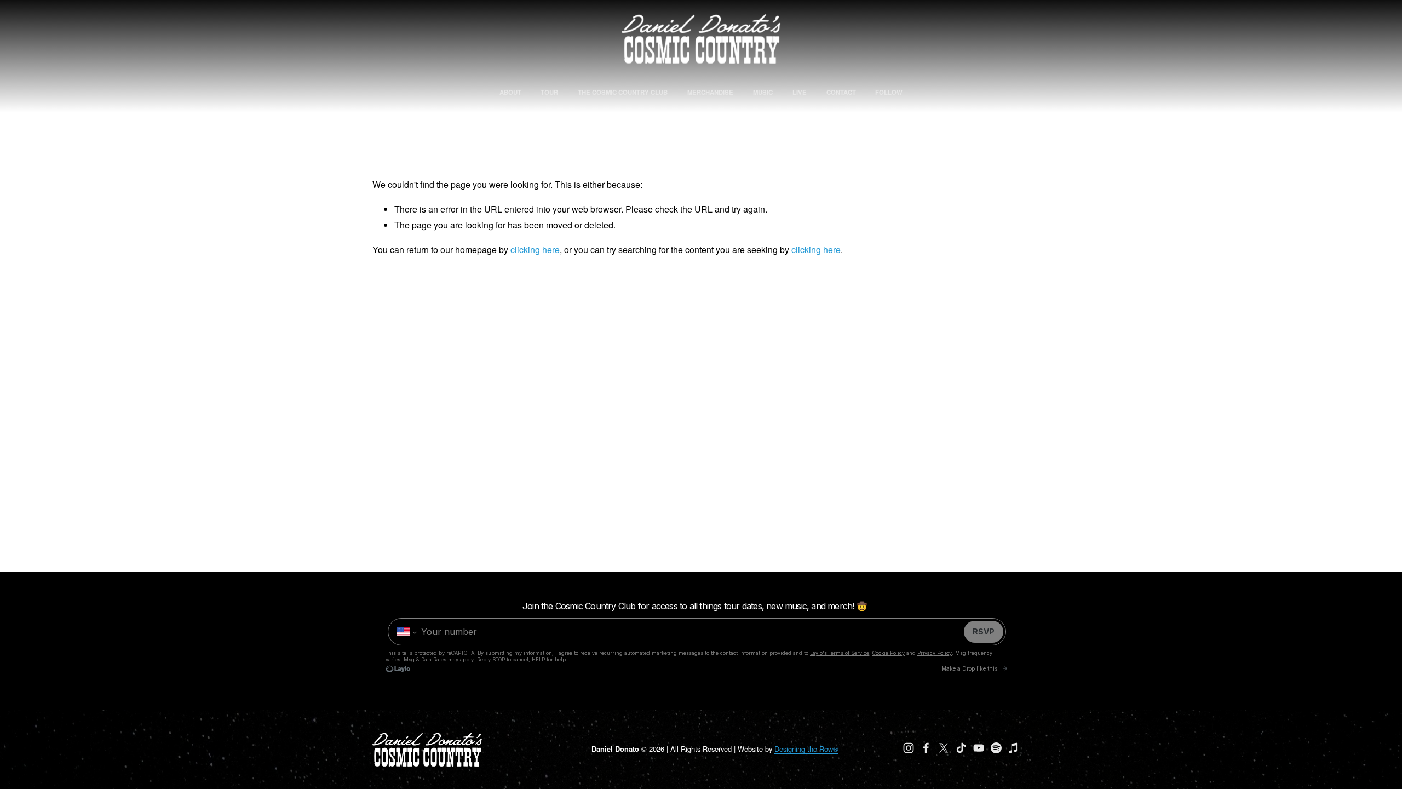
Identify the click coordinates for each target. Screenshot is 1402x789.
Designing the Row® (806, 749)
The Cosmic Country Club (623, 92)
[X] (943, 747)
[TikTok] (961, 747)
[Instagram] (908, 747)
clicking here (535, 249)
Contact (841, 92)
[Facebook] (926, 747)
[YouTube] (978, 747)
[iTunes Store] (1013, 747)
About (510, 92)
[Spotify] (996, 747)
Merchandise (710, 92)
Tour (549, 92)
